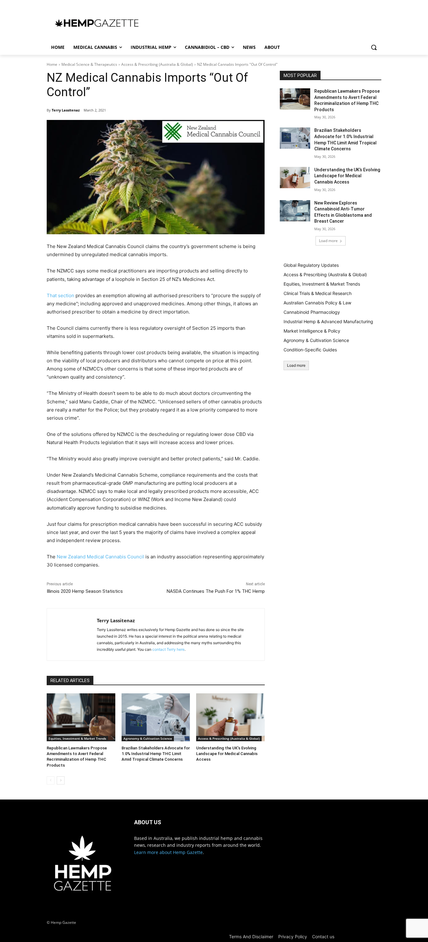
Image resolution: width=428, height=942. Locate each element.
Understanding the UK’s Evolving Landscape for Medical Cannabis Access (227, 754)
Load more (328, 240)
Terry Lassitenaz (66, 110)
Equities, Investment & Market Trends (77, 738)
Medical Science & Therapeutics (89, 64)
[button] (373, 47)
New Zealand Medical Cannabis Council (100, 557)
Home (52, 64)
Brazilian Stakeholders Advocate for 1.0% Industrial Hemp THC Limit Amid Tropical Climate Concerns (156, 754)
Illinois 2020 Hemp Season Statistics (85, 591)
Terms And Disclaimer (251, 936)
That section (60, 295)
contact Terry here (168, 649)
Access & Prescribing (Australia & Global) (157, 64)
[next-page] (61, 780)
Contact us (323, 936)
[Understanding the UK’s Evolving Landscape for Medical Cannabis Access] (230, 717)
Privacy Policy (292, 936)
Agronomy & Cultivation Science (147, 738)
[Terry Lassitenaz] (72, 634)
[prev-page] (51, 780)
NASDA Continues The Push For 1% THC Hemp (216, 591)
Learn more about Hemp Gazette (168, 852)
